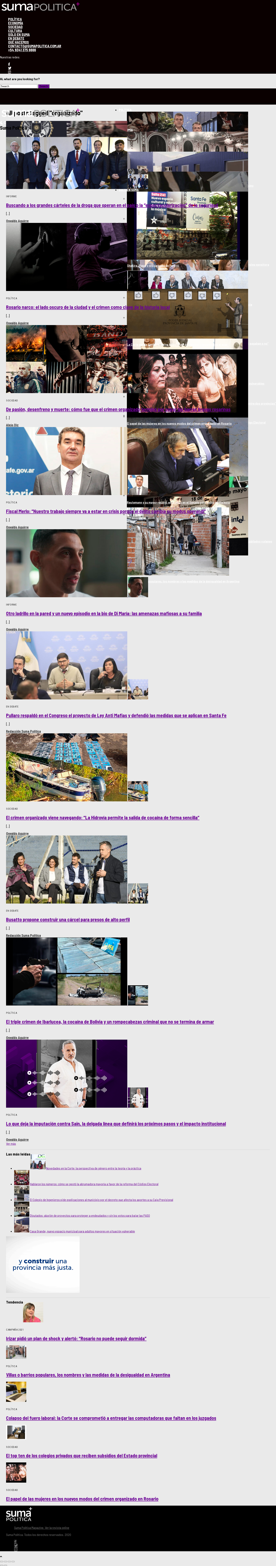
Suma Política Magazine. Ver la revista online (41, 1527)
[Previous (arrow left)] (1, 1565)
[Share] (5, 1561)
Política (125, 110)
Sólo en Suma (129, 190)
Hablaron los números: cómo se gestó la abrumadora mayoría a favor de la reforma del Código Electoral (94, 1184)
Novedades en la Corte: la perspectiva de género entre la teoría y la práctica (93, 1168)
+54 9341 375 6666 (22, 50)
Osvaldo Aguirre (17, 221)
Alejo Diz (12, 425)
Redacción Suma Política (23, 731)
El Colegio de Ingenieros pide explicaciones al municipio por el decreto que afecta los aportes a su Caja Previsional (101, 1200)
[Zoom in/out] (13, 1561)
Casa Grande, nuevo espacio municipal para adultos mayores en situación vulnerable (82, 1231)
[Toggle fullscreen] (9, 1561)
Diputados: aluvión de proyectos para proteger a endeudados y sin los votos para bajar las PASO (90, 1215)
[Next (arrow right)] (5, 1565)
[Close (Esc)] (1, 1561)
